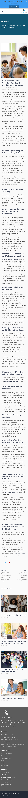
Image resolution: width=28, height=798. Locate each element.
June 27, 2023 (4, 700)
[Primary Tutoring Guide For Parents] (14, 687)
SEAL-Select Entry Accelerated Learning (13, 744)
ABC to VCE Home (6, 753)
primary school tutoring (11, 381)
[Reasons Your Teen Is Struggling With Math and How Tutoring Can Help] (14, 631)
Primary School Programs (8, 737)
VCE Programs (5, 742)
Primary (8, 23)
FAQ (2, 760)
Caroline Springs (6, 784)
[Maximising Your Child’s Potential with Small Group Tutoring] (14, 659)
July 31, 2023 (4, 645)
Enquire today (20, 553)
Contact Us (4, 765)
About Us (4, 756)
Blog (2, 763)
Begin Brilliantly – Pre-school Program (12, 735)
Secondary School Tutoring (9, 739)
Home (2, 23)
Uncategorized (13, 89)
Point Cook (4, 782)
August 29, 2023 (6, 88)
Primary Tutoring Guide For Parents (12, 698)
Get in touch (5, 772)
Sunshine (4, 786)
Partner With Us (6, 758)
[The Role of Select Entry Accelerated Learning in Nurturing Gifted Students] (14, 603)
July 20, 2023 (4, 673)
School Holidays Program (8, 746)
